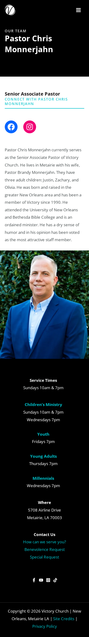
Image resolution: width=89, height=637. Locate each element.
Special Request (44, 557)
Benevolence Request (44, 549)
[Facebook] (34, 580)
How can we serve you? (44, 542)
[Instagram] (48, 580)
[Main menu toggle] (78, 10)
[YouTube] (41, 580)
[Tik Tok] (55, 580)
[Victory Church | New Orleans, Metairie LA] (10, 10)
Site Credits (63, 618)
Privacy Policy (44, 626)
